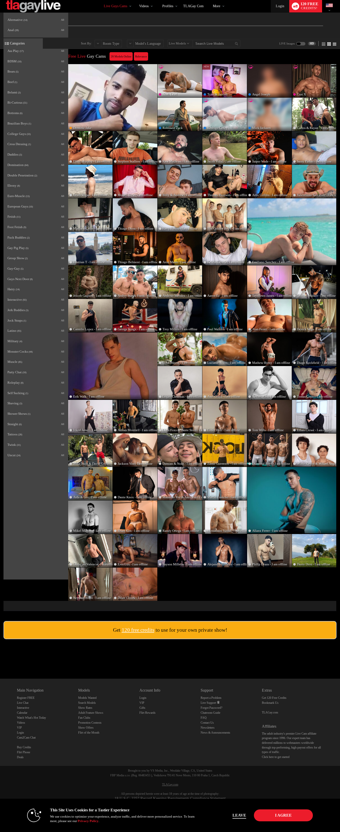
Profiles (167, 6)
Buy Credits (24, 747)
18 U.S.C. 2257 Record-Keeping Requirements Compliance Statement (170, 798)
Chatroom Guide (210, 712)
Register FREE (26, 698)
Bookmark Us (270, 703)
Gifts (142, 707)
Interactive (23, 707)
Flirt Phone (23, 752)
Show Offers (86, 727)
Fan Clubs (84, 717)
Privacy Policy (88, 821)
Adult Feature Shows (90, 712)
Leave (239, 815)
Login (280, 6)
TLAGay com (193, 6)
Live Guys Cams (115, 6)
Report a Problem (211, 698)
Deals (20, 757)
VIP (19, 727)
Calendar (22, 712)
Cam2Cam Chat (26, 737)
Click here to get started (275, 757)
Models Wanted (87, 698)
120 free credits (138, 630)
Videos (144, 6)
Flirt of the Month (88, 732)
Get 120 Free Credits (274, 698)
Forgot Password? (211, 707)
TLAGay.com (270, 712)
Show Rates (85, 707)
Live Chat (22, 703)
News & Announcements (215, 732)
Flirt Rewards (147, 712)
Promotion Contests (90, 722)
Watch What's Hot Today (31, 717)
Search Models (87, 703)
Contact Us (207, 722)
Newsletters (208, 727)
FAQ (204, 717)
